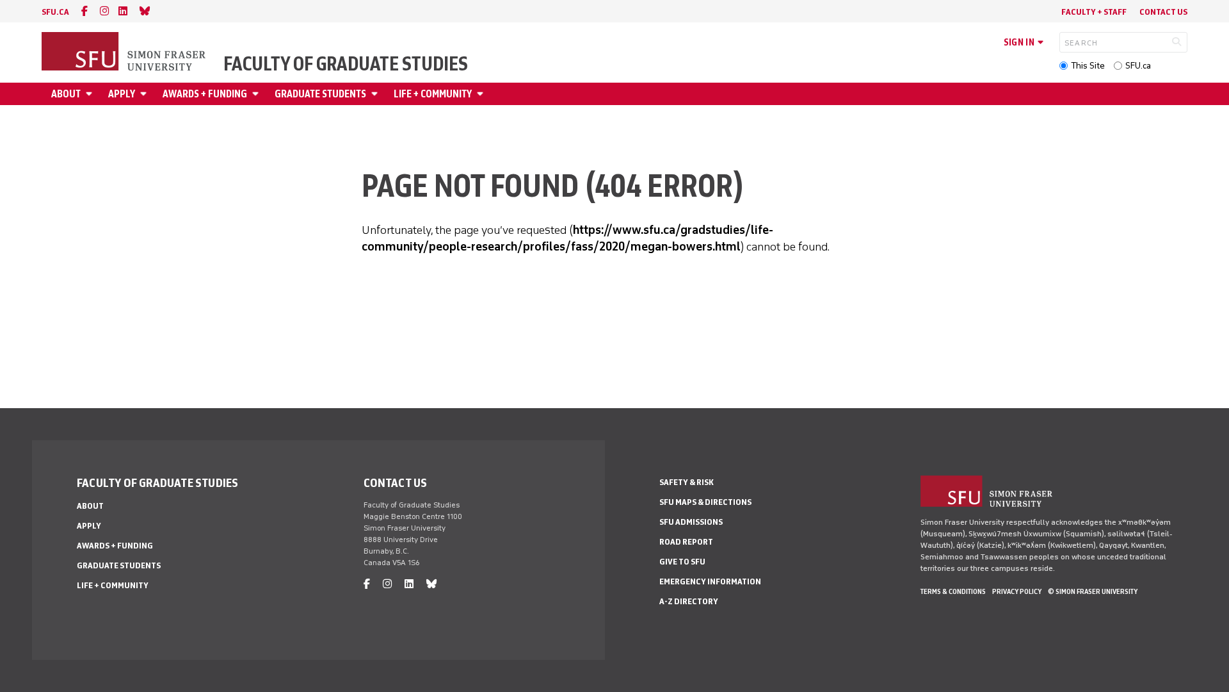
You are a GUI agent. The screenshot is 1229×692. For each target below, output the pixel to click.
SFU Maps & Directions (705, 502)
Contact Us (1163, 11)
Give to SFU (682, 561)
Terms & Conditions (953, 591)
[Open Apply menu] (145, 94)
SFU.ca (1138, 65)
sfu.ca (55, 11)
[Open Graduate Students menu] (376, 94)
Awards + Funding (205, 94)
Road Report (686, 541)
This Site (1088, 65)
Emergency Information (710, 581)
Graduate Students (320, 94)
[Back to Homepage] (125, 52)
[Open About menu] (91, 94)
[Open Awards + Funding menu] (257, 94)
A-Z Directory (688, 601)
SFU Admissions (691, 521)
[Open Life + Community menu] (482, 94)
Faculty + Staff (1094, 11)
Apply (121, 94)
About (66, 94)
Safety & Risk (686, 482)
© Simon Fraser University (1092, 591)
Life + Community (433, 94)
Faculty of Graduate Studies (345, 64)
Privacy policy (1016, 591)
